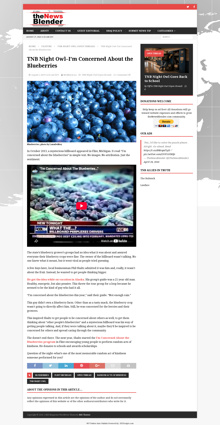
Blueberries (42, 375)
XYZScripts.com (127, 423)
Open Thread (84, 375)
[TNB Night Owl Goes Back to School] (166, 60)
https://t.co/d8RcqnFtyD (157, 150)
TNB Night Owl (37, 381)
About (44, 30)
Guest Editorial (88, 30)
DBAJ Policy (114, 30)
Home (30, 30)
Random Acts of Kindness (111, 375)
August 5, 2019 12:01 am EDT (45, 75)
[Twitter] (188, 7)
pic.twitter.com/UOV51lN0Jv (159, 154)
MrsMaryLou (70, 75)
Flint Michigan (63, 375)
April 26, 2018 (151, 162)
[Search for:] (177, 37)
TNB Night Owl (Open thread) (96, 75)
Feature (46, 46)
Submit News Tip (140, 30)
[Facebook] (194, 7)
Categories (165, 30)
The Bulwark (147, 178)
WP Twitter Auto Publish (97, 423)
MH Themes (84, 415)
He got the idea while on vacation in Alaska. (56, 279)
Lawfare (144, 185)
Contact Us (63, 30)
